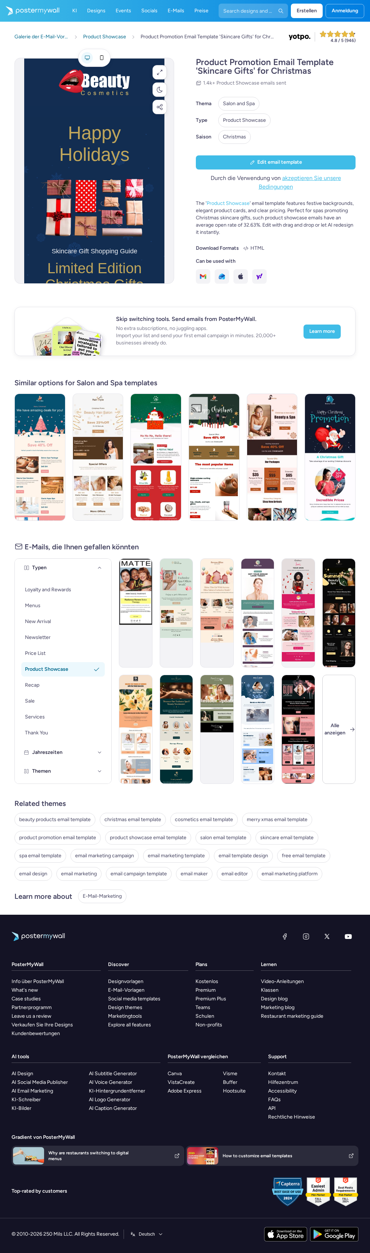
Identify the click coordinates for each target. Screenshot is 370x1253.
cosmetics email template (204, 819)
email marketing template (176, 856)
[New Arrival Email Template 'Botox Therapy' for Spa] (135, 613)
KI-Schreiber (26, 1100)
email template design (243, 856)
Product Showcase (244, 120)
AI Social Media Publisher (40, 1082)
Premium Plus (210, 999)
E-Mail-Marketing (102, 896)
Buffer (230, 1082)
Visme (230, 1073)
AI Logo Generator (109, 1100)
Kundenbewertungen (36, 1033)
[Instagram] (306, 936)
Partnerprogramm (32, 1007)
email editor (234, 874)
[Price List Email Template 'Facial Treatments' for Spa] (176, 729)
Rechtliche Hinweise (291, 1117)
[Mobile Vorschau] (101, 58)
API (272, 1108)
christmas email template (132, 819)
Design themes (125, 1007)
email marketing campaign (104, 856)
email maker (194, 874)
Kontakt (277, 1073)
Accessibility (282, 1091)
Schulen (204, 1016)
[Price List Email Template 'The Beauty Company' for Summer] (339, 613)
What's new (25, 990)
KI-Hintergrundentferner (117, 1091)
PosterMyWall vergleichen (198, 1057)
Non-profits (208, 1025)
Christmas (234, 137)
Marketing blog (277, 1007)
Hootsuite (234, 1091)
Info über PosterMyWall (38, 981)
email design (33, 874)
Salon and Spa (239, 103)
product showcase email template (148, 837)
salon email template (223, 837)
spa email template (40, 856)
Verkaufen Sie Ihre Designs (42, 1025)
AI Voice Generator (110, 1082)
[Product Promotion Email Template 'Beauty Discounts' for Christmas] (330, 457)
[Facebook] (285, 936)
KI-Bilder (21, 1108)
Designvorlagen (125, 981)
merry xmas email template (277, 819)
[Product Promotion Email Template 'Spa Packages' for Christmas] (39, 457)
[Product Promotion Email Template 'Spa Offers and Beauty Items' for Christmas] (272, 457)
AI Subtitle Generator (113, 1073)
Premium (205, 990)
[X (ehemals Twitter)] (327, 936)
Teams (202, 1007)
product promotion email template (57, 837)
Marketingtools (125, 1016)
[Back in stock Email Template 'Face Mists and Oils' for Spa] (217, 729)
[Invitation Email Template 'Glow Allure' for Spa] (298, 729)
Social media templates (134, 999)
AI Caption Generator (113, 1108)
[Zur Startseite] (29, 11)
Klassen (270, 990)
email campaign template (139, 874)
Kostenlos (206, 981)
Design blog (274, 999)
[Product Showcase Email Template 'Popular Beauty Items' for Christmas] (214, 457)
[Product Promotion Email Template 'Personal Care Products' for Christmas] (155, 457)
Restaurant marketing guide (292, 1016)
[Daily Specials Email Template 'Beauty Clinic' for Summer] (258, 613)
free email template (304, 856)
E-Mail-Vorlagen (126, 990)
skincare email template (287, 837)
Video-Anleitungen (282, 981)
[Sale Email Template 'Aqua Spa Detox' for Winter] (258, 729)
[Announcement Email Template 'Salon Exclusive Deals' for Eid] (217, 613)
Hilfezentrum (283, 1082)
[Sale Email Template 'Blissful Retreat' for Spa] (176, 613)
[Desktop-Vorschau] (87, 58)
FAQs (274, 1100)
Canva (175, 1073)
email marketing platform (290, 874)
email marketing (79, 874)
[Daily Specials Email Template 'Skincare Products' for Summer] (135, 729)
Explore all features (129, 1025)
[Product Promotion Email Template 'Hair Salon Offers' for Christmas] (98, 457)
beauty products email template (55, 819)
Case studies (26, 999)
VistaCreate (181, 1082)
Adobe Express (185, 1091)
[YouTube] (348, 936)
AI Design (22, 1073)
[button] (159, 72)
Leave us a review (31, 1016)
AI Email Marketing (32, 1091)
